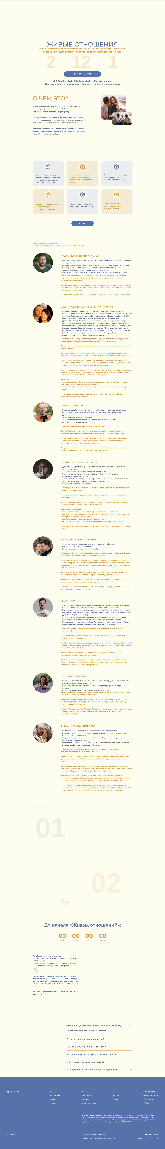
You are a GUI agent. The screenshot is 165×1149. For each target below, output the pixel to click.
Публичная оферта (151, 1134)
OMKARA (15, 1092)
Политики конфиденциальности (92, 1120)
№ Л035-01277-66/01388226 (147, 1138)
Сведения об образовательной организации (98, 1138)
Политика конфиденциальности (94, 1134)
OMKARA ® (11, 1134)
